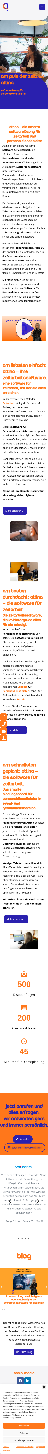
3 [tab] (25, 1239)
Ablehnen (24, 1433)
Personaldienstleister (16, 690)
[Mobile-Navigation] (42, 7)
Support (22, 686)
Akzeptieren (24, 1425)
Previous (7, 1201)
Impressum (40, 1447)
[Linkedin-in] (27, 1380)
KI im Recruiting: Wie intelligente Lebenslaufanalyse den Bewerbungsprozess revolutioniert (24, 1299)
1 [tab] (19, 1239)
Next (38, 1201)
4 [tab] (28, 1239)
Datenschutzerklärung (25, 1447)
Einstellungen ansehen (24, 1440)
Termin (21, 699)
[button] (44, 1387)
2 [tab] (22, 1239)
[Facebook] (20, 1380)
